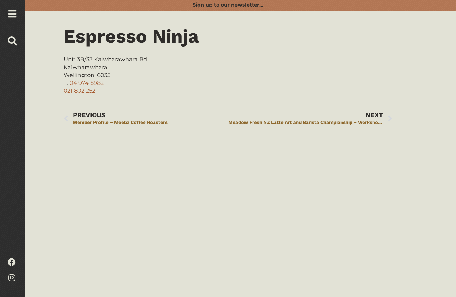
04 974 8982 (86, 83)
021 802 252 (79, 90)
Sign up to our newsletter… (228, 5)
